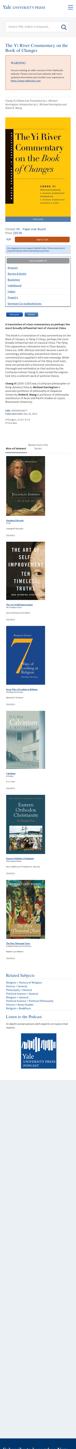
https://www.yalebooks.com (26, 80)
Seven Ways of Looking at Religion (21, 689)
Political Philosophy (41, 1001)
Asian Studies (26, 1004)
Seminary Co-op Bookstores (25, 303)
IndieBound (14, 285)
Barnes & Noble (17, 273)
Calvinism (10, 773)
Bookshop (14, 279)
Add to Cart (42, 239)
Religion (11, 982)
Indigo (11, 291)
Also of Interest (16, 448)
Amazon (13, 267)
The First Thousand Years (18, 943)
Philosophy (13, 990)
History (10, 986)
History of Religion (30, 982)
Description (14, 314)
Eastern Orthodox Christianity (20, 858)
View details (10, 535)
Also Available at (38, 260)
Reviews (31, 314)
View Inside (38, 219)
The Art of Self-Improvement (19, 604)
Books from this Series (38, 446)
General (22, 986)
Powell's (13, 297)
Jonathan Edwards (15, 520)
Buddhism (25, 1008)
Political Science (16, 993)
